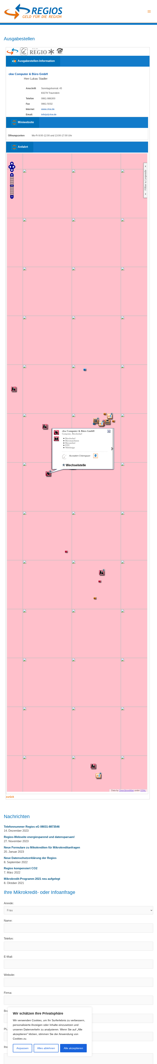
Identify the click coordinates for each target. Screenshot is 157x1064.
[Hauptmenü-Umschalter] (149, 11)
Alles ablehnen (46, 1048)
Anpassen (22, 1048)
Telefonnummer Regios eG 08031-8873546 (32, 826)
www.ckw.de (48, 109)
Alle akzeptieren (73, 1048)
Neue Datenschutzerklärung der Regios (30, 858)
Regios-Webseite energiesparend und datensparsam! (39, 837)
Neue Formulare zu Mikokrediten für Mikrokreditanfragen (42, 847)
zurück (10, 796)
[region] (50, 1031)
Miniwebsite (25, 122)
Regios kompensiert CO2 (20, 868)
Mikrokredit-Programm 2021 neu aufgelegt (32, 878)
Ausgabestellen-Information (36, 60)
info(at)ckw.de (48, 114)
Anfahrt (22, 146)
